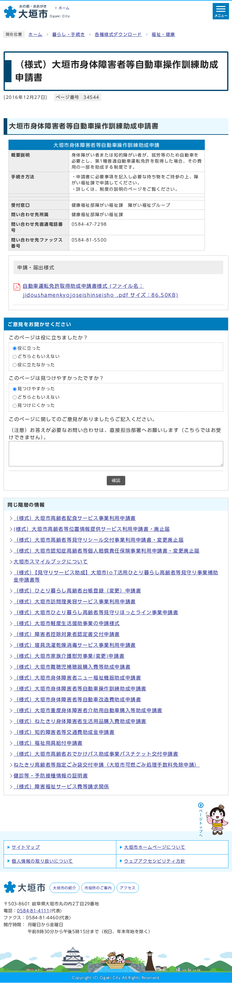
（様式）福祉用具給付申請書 (48, 743)
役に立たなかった (36, 365)
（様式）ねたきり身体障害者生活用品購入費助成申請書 (80, 721)
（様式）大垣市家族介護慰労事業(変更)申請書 (69, 656)
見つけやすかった (36, 389)
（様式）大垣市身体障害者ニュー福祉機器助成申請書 (77, 677)
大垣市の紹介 (64, 888)
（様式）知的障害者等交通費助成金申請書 (64, 732)
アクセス (127, 888)
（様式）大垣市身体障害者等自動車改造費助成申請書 (77, 699)
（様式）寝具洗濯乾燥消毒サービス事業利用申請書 (75, 645)
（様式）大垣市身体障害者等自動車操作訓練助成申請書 (80, 688)
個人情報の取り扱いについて (42, 861)
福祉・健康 (163, 34)
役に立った (29, 348)
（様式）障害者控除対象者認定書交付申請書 (67, 634)
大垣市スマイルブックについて (51, 561)
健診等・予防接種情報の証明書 (51, 775)
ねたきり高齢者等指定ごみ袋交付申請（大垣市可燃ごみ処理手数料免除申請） (107, 764)
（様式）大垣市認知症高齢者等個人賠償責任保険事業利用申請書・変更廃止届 (107, 550)
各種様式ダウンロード (118, 34)
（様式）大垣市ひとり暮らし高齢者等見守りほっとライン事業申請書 (96, 612)
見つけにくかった (36, 406)
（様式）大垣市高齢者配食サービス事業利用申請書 (75, 518)
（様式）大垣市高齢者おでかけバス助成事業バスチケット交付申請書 (96, 753)
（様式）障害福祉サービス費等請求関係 (61, 786)
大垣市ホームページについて (154, 847)
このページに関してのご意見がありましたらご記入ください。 (83, 419)
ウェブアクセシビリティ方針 (154, 861)
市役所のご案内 (98, 888)
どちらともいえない (39, 356)
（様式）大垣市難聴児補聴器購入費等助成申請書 (72, 666)
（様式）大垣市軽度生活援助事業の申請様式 (67, 623)
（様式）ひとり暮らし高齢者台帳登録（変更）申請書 (77, 590)
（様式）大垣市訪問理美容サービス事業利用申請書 (75, 601)
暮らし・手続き (68, 34)
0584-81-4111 (33, 910)
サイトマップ (26, 847)
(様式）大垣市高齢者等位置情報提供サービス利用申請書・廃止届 (92, 529)
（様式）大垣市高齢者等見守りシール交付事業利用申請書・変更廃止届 (99, 539)
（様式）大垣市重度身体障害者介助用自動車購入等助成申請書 (88, 710)
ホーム (35, 34)
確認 (116, 480)
